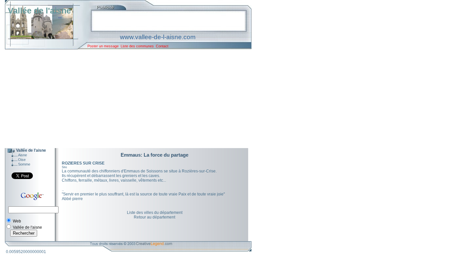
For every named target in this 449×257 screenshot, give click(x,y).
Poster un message (103, 46)
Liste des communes (137, 46)
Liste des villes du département (154, 212)
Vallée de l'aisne (39, 10)
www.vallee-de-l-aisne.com (158, 37)
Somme (24, 164)
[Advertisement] (123, 99)
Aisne (22, 155)
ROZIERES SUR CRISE (83, 163)
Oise (22, 160)
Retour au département (154, 217)
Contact (162, 46)
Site (64, 167)
